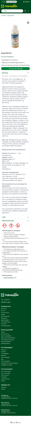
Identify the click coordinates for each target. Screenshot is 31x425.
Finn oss (3, 310)
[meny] (28, 10)
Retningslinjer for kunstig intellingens (9, 363)
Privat (3, 1)
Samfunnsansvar (5, 375)
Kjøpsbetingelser (5, 320)
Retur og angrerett (5, 316)
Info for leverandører (6, 371)
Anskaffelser (4, 377)
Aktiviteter (3, 351)
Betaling (3, 314)
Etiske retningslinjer (5, 361)
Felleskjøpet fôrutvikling (6, 365)
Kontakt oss (4, 308)
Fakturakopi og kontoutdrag (7, 339)
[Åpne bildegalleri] (28, 23)
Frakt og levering (5, 312)
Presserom (3, 349)
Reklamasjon (4, 318)
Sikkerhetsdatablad (9, 277)
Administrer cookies (5, 302)
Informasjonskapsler (5, 325)
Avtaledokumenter (5, 379)
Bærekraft (3, 355)
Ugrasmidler (10, 15)
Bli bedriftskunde (5, 334)
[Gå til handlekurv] (25, 10)
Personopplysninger (5, 322)
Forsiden (3, 15)
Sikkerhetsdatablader (6, 341)
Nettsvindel (3, 323)
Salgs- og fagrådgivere (6, 336)
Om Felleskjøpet (5, 353)
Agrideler (3, 389)
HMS (2, 359)
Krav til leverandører (5, 373)
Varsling (3, 380)
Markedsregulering (5, 343)
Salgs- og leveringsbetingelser (8, 337)
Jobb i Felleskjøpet (5, 357)
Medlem (3, 332)
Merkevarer (3, 387)
